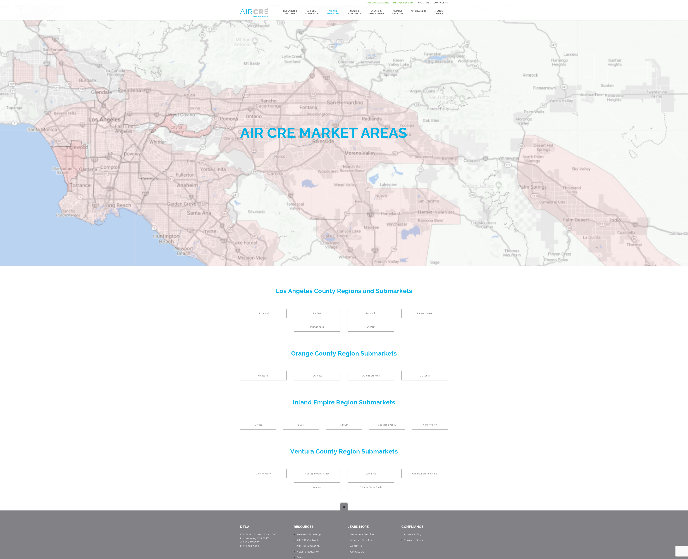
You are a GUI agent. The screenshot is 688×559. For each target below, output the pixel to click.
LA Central (263, 313)
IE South (344, 424)
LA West (371, 326)
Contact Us (441, 2)
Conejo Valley (263, 473)
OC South (425, 375)
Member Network (397, 12)
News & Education (354, 12)
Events (301, 557)
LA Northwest (424, 313)
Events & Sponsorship (376, 12)
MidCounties (317, 326)
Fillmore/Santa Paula (371, 487)
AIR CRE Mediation (333, 12)
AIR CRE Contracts (311, 12)
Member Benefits (403, 2)
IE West (258, 424)
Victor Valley (430, 424)
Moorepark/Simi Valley (317, 473)
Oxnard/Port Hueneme (424, 473)
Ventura (317, 487)
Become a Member (378, 2)
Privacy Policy (412, 534)
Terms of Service (414, 540)
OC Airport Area (371, 375)
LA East (317, 313)
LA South (371, 313)
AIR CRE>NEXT (418, 11)
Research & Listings (290, 12)
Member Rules (439, 12)
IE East (301, 424)
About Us (423, 2)
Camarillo (371, 473)
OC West (317, 375)
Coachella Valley (387, 424)
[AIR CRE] (254, 13)
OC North (263, 375)
